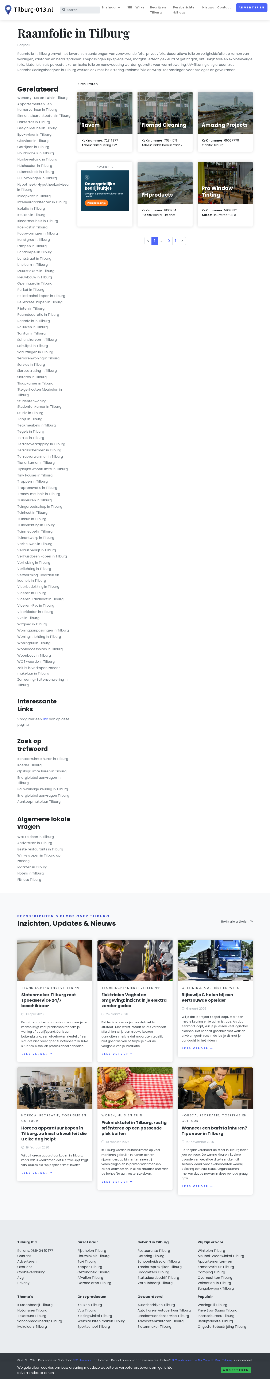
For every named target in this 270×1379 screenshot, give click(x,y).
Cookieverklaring (31, 1272)
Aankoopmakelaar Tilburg (39, 801)
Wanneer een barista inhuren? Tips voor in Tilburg (214, 1130)
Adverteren (252, 7)
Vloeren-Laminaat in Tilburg (40, 599)
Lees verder (35, 1054)
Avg (20, 1277)
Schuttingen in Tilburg (35, 352)
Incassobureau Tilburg (216, 1315)
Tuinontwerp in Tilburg (35, 537)
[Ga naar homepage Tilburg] (28, 10)
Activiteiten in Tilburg (34, 843)
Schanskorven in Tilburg (37, 339)
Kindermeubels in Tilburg (37, 221)
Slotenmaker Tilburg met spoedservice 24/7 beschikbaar (48, 1000)
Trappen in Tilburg (32, 481)
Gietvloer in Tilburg (33, 140)
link (45, 719)
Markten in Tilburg (32, 867)
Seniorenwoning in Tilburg (38, 358)
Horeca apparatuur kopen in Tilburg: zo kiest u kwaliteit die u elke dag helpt (54, 1133)
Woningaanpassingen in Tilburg (43, 630)
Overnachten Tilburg (215, 1277)
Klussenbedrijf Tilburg (35, 1304)
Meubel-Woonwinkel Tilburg (221, 1256)
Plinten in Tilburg (31, 308)
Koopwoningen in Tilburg (37, 233)
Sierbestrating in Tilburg (37, 370)
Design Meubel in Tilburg (37, 128)
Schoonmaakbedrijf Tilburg (39, 1321)
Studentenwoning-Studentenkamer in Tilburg (39, 404)
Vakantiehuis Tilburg (214, 1282)
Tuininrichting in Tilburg (36, 525)
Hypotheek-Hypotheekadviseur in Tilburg (43, 187)
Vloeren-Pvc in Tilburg (35, 605)
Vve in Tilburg (28, 617)
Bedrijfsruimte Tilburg (215, 1321)
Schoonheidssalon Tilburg (159, 1261)
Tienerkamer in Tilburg (36, 462)
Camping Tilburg (211, 1272)
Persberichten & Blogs (185, 9)
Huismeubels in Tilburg (35, 171)
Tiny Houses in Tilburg (35, 475)
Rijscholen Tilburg (91, 1250)
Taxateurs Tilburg (31, 1315)
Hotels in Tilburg (30, 873)
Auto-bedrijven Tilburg (156, 1304)
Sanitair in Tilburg (31, 333)
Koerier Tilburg (29, 765)
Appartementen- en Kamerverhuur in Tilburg (37, 107)
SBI (129, 7)
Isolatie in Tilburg (31, 208)
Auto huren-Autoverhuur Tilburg (164, 1310)
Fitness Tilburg (29, 879)
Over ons (24, 1266)
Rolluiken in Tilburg (32, 327)
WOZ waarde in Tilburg (36, 661)
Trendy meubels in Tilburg (38, 493)
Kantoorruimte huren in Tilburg (42, 758)
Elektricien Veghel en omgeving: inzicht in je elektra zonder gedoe (134, 1000)
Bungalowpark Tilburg (216, 1288)
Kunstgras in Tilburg (33, 239)
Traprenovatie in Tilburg (37, 487)
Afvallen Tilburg (90, 1277)
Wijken (141, 7)
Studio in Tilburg (30, 412)
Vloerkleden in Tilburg (35, 611)
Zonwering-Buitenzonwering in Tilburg (42, 682)
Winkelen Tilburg (211, 1250)
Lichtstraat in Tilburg (34, 258)
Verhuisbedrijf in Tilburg (36, 550)
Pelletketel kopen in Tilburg (39, 302)
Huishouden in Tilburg (34, 165)
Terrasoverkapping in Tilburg (41, 444)
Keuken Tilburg (89, 1304)
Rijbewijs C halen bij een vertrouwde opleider (207, 997)
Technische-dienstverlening (50, 988)
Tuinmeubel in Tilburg (35, 531)
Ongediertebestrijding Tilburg (222, 1326)
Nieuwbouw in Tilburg (34, 277)
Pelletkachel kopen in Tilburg (41, 295)
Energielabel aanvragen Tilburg (43, 795)
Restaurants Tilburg (154, 1250)
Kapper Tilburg (89, 1266)
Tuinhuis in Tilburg (31, 519)
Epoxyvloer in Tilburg (34, 134)
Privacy (23, 1282)
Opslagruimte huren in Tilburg (41, 771)
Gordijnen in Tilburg (33, 146)
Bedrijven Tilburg (158, 9)
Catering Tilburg (151, 1256)
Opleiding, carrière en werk (210, 988)
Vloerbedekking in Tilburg (38, 586)
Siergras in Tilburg (32, 377)
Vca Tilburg (86, 1310)
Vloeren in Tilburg (31, 593)
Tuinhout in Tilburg (32, 512)
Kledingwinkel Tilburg (94, 1315)
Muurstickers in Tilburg (35, 271)
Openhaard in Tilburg (34, 283)
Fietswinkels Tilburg (93, 1256)
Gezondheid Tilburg (93, 1272)
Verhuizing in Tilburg (33, 562)
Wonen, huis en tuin (121, 1115)
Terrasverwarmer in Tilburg (40, 456)
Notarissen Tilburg (32, 1310)
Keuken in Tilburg (31, 214)
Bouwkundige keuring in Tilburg (42, 789)
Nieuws (208, 7)
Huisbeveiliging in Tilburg (37, 159)
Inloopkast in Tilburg (34, 196)
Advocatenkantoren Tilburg (161, 1321)
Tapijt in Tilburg (29, 419)
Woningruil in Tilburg (33, 643)
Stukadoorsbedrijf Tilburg (158, 1277)
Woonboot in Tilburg (34, 655)
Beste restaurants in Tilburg (40, 849)
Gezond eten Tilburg (94, 1282)
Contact (224, 7)
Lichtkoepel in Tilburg (34, 252)
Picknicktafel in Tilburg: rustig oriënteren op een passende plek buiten (134, 1128)
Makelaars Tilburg (32, 1326)
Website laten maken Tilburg (101, 1321)
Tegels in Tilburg (30, 431)
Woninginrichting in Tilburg (39, 636)
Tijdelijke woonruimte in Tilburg (42, 469)
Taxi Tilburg (86, 1261)
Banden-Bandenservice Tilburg (163, 1315)
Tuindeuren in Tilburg (34, 500)
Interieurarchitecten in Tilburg (42, 202)
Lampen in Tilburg (32, 246)
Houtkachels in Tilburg (35, 153)
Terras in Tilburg (30, 437)
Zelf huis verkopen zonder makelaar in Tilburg (38, 670)
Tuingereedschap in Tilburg (39, 506)
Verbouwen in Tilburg (34, 543)
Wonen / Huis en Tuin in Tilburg (42, 97)
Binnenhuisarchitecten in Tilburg (43, 115)
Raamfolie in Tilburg (33, 320)
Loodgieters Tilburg (153, 1272)
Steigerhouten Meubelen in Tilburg (39, 392)
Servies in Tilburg (31, 364)
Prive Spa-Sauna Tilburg (217, 1310)
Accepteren (236, 1370)
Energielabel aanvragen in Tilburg (39, 780)
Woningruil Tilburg (212, 1304)
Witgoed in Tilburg (32, 624)
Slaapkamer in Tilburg (35, 383)
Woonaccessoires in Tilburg (40, 649)
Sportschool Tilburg (93, 1326)
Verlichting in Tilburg (34, 568)
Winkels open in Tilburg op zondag (39, 858)
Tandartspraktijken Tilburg (160, 1266)
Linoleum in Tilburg (32, 264)
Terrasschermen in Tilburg (39, 450)
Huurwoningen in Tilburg (37, 178)
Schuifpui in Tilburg (32, 345)
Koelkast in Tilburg (32, 227)
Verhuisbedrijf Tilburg (155, 1282)
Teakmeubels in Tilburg (36, 425)
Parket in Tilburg (30, 289)
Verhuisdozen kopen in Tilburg (42, 556)
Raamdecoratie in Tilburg (38, 314)
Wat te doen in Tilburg (35, 836)
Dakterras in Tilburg (33, 122)
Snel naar (109, 7)
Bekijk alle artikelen (234, 921)
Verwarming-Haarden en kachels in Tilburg (38, 578)
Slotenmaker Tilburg (154, 1326)
